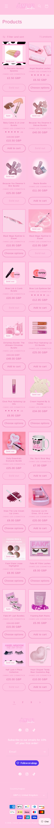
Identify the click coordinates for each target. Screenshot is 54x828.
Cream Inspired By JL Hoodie (40, 402)
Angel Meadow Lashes (40, 68)
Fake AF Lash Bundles (13, 616)
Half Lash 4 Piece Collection (14, 671)
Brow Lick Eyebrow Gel (40, 288)
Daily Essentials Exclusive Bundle (14, 459)
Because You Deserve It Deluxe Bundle (40, 124)
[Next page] (39, 702)
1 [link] (14, 702)
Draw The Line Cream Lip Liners (14, 512)
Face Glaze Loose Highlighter (13, 564)
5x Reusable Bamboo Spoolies (14, 69)
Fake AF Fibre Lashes (40, 563)
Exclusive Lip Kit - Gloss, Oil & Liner (40, 512)
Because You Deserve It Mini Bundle (14, 184)
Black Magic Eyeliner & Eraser (14, 237)
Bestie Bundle (40, 183)
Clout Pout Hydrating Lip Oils (14, 402)
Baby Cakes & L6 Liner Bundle (14, 124)
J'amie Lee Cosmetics (21, 823)
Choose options (40, 87)
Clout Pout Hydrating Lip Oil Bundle (40, 344)
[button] (6, 6)
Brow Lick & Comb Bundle (13, 289)
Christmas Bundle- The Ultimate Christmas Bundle (14, 345)
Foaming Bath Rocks (40, 616)
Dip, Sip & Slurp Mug (40, 458)
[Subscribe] (44, 751)
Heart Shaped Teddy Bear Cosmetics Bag (40, 671)
